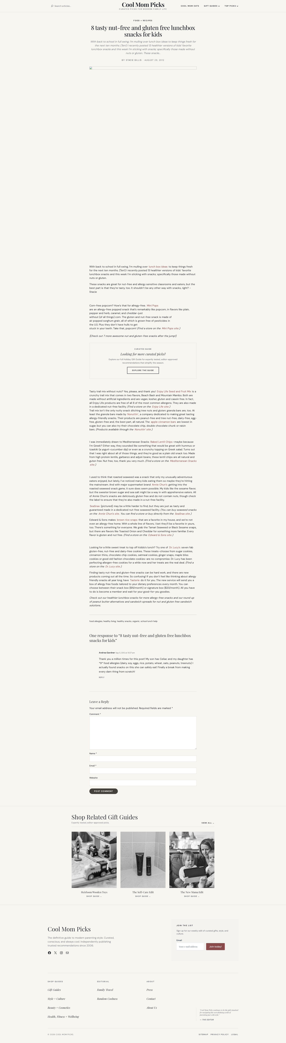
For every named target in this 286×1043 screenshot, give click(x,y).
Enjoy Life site (160, 406)
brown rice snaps (127, 519)
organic (136, 621)
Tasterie (135, 580)
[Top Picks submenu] (237, 6)
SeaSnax (95, 506)
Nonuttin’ (132, 414)
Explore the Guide (145, 371)
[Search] (52, 6)
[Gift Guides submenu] (219, 6)
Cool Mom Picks (143, 4)
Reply (101, 677)
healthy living (109, 621)
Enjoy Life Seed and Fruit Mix (174, 391)
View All (208, 823)
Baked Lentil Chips (161, 441)
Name (93, 753)
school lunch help (149, 621)
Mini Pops (152, 305)
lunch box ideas (158, 266)
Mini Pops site (170, 328)
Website (93, 777)
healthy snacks (124, 621)
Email (92, 765)
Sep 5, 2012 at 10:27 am (125, 653)
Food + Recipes (143, 20)
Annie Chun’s (159, 484)
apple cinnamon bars (163, 421)
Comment (95, 714)
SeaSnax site (182, 513)
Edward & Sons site (159, 535)
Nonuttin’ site (143, 429)
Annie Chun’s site (108, 513)
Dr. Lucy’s (174, 547)
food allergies (95, 621)
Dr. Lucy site (112, 566)
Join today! (215, 946)
